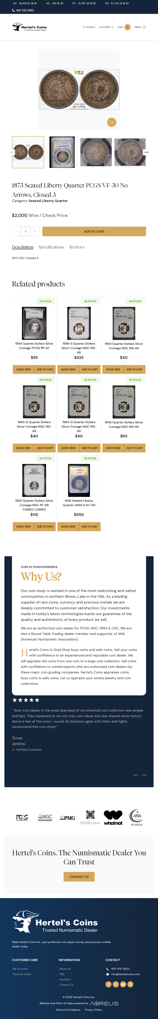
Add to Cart (94, 231)
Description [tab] (22, 247)
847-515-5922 (25, 10)
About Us (65, 968)
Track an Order (22, 974)
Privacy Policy (93, 1009)
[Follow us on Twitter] (130, 984)
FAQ (62, 974)
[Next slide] (146, 152)
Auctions (65, 979)
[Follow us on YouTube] (123, 984)
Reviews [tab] (77, 247)
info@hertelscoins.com (125, 974)
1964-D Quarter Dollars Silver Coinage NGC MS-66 (34, 426)
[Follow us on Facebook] (108, 984)
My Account (20, 968)
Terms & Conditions (68, 1009)
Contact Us (79, 877)
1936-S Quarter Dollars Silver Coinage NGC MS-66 (78, 348)
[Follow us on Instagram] (116, 984)
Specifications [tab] (51, 247)
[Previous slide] (12, 152)
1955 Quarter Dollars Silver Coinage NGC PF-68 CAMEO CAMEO (34, 505)
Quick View (23, 369)
